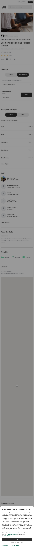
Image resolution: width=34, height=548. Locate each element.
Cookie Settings (17, 543)
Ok (17, 539)
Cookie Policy (15, 545)
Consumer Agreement (12, 534)
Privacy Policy (6, 535)
